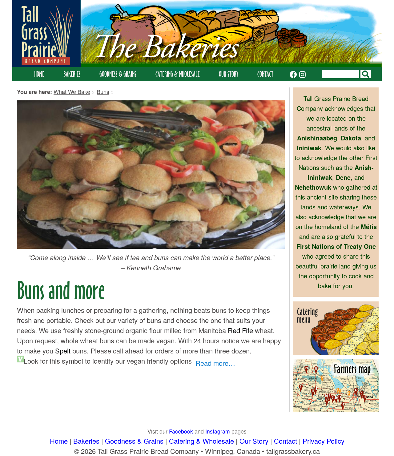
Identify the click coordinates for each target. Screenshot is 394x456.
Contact (265, 74)
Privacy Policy (323, 441)
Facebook (181, 431)
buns (103, 91)
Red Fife (240, 330)
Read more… (215, 363)
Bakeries (72, 74)
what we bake (72, 91)
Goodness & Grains (117, 74)
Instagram (217, 431)
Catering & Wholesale (177, 74)
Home (39, 74)
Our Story (228, 74)
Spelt (62, 350)
